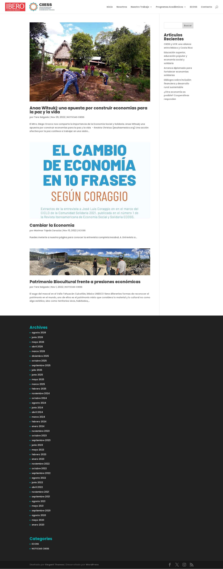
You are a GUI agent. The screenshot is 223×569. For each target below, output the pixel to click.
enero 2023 (38, 459)
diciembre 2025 (40, 356)
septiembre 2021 (41, 496)
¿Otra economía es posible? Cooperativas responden (176, 95)
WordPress (92, 564)
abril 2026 (37, 346)
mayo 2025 (38, 379)
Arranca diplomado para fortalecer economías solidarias (178, 71)
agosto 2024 (39, 402)
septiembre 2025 (41, 365)
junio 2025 (37, 374)
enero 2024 (38, 426)
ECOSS (193, 7)
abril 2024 (37, 412)
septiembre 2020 (41, 510)
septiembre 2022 (41, 473)
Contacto (206, 7)
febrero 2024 (39, 421)
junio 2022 (37, 482)
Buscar (188, 25)
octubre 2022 (39, 468)
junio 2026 (37, 337)
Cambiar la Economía (52, 225)
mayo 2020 (38, 520)
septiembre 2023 (41, 440)
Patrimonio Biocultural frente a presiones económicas (85, 281)
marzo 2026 (38, 351)
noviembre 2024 (41, 393)
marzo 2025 (38, 384)
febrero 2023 (39, 454)
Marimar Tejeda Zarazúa (47, 230)
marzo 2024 (38, 416)
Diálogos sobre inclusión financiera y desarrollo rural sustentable (177, 83)
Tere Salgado (41, 117)
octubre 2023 (39, 435)
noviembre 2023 (41, 431)
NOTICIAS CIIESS (75, 117)
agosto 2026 (39, 332)
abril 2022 (37, 487)
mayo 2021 (38, 505)
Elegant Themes (54, 564)
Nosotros (122, 7)
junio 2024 (37, 407)
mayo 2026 (38, 342)
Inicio (110, 7)
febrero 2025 (39, 388)
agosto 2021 (38, 501)
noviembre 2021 (40, 491)
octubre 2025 (39, 360)
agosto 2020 (39, 515)
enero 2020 (38, 524)
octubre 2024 (39, 398)
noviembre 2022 (41, 463)
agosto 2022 (39, 477)
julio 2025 (37, 370)
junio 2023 (37, 445)
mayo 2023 (38, 449)
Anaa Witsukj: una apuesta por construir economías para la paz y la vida (88, 110)
